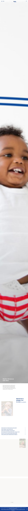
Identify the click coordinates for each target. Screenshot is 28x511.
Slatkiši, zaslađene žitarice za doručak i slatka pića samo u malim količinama (11, 472)
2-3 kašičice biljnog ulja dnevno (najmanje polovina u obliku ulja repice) (10, 470)
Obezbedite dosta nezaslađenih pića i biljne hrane (10, 457)
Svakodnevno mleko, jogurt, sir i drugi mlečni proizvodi (10, 465)
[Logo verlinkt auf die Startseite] (14, 2)
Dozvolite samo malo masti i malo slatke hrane (9, 468)
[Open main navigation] (1, 1)
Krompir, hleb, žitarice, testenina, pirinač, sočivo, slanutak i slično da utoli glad (11, 462)
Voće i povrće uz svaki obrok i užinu (8, 460)
